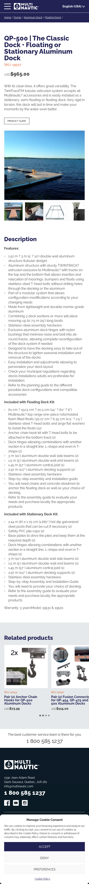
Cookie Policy (42, 878)
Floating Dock (53, 17)
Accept (45, 847)
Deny (44, 858)
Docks (17, 17)
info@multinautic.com (18, 786)
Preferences (44, 869)
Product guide (16, 121)
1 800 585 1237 (44, 741)
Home (7, 17)
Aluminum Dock (33, 17)
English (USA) (72, 6)
